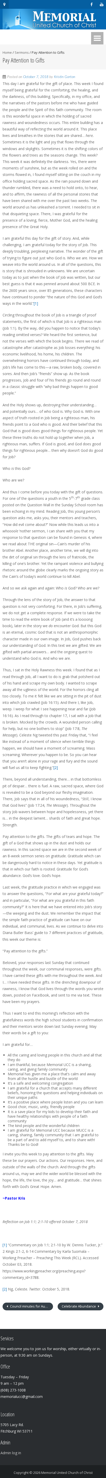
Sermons (22, 52)
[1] (36, 303)
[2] (56, 767)
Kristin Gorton (64, 77)
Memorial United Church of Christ (67, 1472)
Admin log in (11, 1452)
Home (7, 52)
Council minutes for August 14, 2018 (31, 1306)
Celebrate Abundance (79, 1306)
